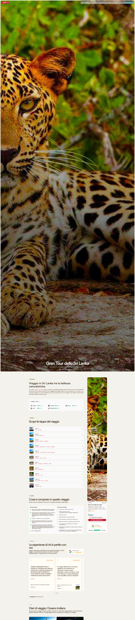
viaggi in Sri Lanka (39, 389)
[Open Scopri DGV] (115, 2)
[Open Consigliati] (108, 2)
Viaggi (63, 369)
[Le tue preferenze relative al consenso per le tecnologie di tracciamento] (2, 616)
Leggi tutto (33, 578)
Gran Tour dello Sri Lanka (95, 504)
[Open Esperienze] (101, 2)
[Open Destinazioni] (94, 2)
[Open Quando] (86, 2)
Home (60, 369)
